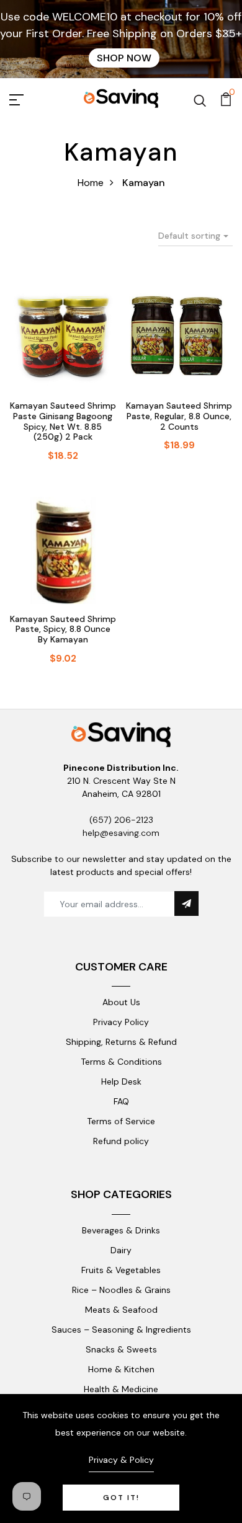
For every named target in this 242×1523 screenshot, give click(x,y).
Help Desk (121, 1081)
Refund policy (121, 1141)
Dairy (121, 1250)
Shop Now (124, 57)
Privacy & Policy (121, 1459)
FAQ (121, 1101)
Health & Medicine (121, 1389)
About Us (121, 1002)
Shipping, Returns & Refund (121, 1041)
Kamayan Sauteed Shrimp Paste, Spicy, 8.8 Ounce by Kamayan (63, 629)
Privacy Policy (121, 1022)
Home (91, 182)
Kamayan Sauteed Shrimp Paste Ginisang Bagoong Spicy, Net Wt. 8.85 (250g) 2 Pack (63, 421)
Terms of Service (121, 1121)
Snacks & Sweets (121, 1349)
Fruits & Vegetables (121, 1270)
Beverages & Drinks (121, 1230)
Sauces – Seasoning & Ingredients (121, 1329)
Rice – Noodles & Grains (121, 1289)
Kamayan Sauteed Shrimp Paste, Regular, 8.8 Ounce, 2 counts (179, 416)
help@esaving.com (121, 832)
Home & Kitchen (121, 1369)
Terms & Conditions (121, 1061)
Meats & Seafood (121, 1309)
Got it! (121, 1498)
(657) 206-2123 (121, 819)
